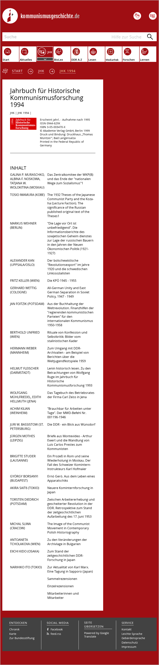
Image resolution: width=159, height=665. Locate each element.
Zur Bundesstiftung (22, 638)
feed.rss (56, 634)
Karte (12, 634)
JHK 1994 (68, 71)
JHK (41, 71)
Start (17, 71)
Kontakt (126, 629)
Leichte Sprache (132, 634)
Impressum (129, 647)
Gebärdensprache (133, 638)
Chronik (14, 629)
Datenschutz (130, 642)
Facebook (57, 629)
